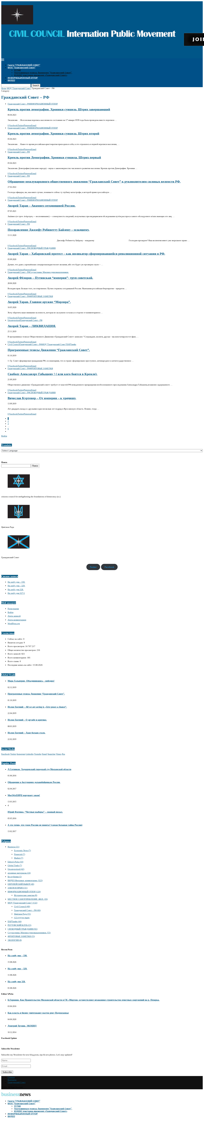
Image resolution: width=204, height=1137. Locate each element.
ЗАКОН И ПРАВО (17, 888)
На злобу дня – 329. (16, 585)
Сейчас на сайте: (15, 639)
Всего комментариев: (17, 657)
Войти (4, 436)
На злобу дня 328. (16, 589)
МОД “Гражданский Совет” (22, 67)
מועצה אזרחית (21, 917)
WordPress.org (14, 623)
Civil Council (22, 906)
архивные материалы (19, 873)
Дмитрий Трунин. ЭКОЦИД (22, 1026)
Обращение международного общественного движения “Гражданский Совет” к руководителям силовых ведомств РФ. (94, 181)
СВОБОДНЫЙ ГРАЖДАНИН (22, 929)
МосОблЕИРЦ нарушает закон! (24, 795)
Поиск (4, 462)
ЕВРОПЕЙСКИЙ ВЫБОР (21, 884)
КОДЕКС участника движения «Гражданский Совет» (40, 75)
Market (18, 858)
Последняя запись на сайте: (20, 665)
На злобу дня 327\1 (16, 593)
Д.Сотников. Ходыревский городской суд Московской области (39, 769)
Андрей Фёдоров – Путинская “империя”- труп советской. (50, 277)
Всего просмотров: (16, 646)
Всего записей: (15, 654)
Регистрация (13, 608)
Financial (19, 854)
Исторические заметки (25, 895)
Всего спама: (14, 661)
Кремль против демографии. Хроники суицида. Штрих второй (53, 133)
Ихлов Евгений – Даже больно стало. (26, 733)
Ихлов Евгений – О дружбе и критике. (27, 720)
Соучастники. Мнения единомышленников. (29, 932)
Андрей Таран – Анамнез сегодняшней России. (42, 205)
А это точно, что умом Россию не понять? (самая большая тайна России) (45, 825)
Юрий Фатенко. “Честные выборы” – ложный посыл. (35, 812)
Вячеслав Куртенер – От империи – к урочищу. (42, 398)
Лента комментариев (17, 620)
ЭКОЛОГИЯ (15, 940)
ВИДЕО (11, 80)
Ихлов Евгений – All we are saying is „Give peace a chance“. (37, 707)
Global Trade (15, 865)
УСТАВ (17, 70)
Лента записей (14, 616)
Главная (11, 1077)
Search (36, 85)
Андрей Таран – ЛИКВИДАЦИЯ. (32, 326)
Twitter (93, 567)
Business (13, 847)
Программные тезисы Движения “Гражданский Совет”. (43, 73)
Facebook (109, 567)
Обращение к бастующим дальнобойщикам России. (34, 782)
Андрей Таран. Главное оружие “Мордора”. (39, 302)
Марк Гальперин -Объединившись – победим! (31, 681)
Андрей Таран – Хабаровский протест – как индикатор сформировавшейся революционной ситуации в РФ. (86, 253)
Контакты (12, 1080)
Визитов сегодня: (16, 642)
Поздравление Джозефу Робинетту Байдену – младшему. (48, 229)
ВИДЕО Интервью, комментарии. (25, 880)
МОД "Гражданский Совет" (19, 88)
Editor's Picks (15, 862)
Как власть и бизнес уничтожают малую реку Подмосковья (38, 1013)
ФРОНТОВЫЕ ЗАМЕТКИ (21, 936)
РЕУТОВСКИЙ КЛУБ (19, 925)
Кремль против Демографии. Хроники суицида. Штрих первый (54, 157)
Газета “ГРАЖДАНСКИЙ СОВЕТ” (24, 65)
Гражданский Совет (17, 1082)
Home (3, 88)
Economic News (22, 850)
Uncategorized (16, 869)
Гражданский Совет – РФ (27, 910)
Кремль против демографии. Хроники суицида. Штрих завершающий (59, 109)
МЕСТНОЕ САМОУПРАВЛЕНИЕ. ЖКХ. (28, 899)
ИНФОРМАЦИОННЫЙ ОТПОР (23, 78)
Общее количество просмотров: (22, 650)
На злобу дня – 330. (16, 582)
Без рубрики (15, 876)
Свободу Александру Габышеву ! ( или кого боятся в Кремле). (52, 374)
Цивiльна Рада (22, 914)
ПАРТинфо (15, 921)
